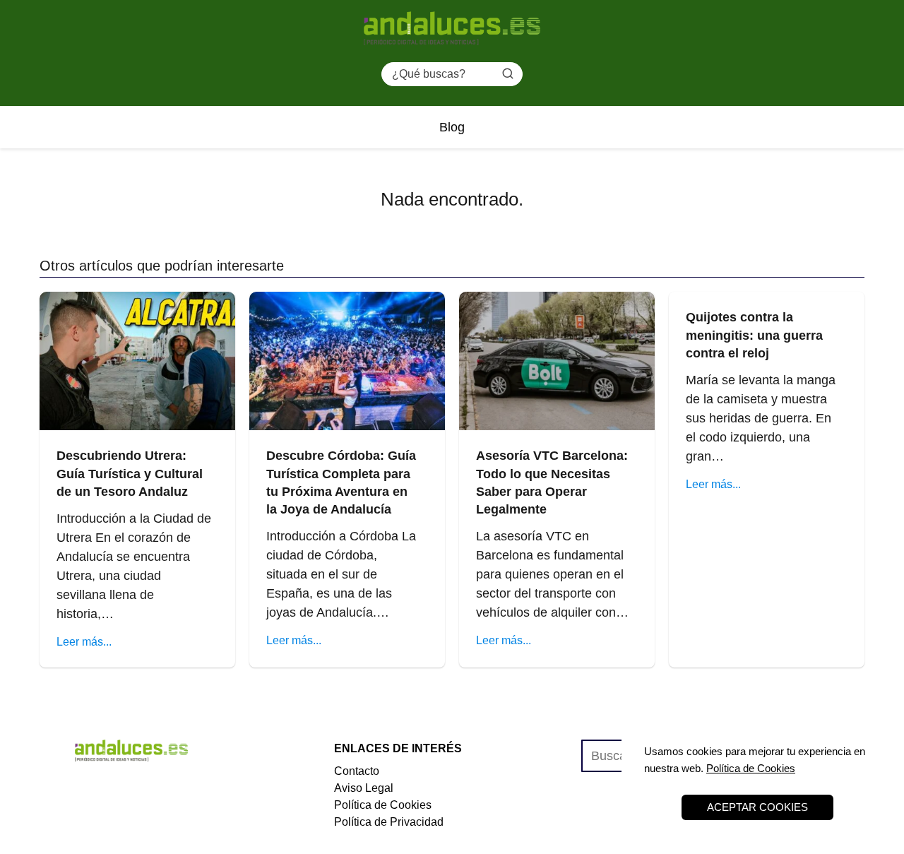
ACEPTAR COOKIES (757, 807)
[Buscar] (508, 73)
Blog (452, 127)
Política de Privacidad (389, 822)
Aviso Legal (363, 788)
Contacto (356, 771)
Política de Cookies (383, 805)
